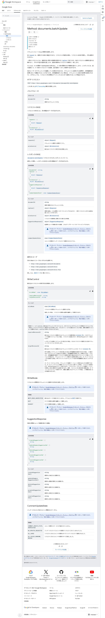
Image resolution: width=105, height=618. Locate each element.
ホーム (28, 2)
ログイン (100, 2)
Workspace (16, 2)
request (31, 55)
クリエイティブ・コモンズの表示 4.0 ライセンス (59, 556)
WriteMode (44, 292)
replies (64, 60)
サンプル (36, 10)
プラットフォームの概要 (30, 590)
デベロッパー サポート (30, 598)
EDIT (73, 398)
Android (44, 607)
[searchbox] (11, 16)
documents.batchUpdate (35, 158)
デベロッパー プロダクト (30, 593)
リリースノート (28, 596)
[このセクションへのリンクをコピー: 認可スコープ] (38, 257)
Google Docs (36, 2)
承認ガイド (37, 273)
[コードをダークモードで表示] (92, 118)
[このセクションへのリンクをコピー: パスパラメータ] (40, 91)
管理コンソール (54, 590)
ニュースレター (79, 593)
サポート (43, 10)
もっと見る (46, 2)
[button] (10, 23)
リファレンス (17, 10)
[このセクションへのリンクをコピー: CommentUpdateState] (49, 506)
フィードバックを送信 (86, 29)
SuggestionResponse (42, 188)
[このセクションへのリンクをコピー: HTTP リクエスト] (41, 80)
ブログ (77, 590)
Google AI (82, 607)
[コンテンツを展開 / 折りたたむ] (38, 37)
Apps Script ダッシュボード (57, 593)
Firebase (59, 607)
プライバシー (33, 614)
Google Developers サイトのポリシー (58, 558)
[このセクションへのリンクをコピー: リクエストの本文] (42, 107)
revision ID (79, 335)
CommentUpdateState (54, 193)
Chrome (52, 607)
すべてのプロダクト (93, 607)
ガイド (9, 10)
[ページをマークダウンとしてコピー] (34, 32)
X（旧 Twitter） (79, 596)
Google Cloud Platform (71, 607)
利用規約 (26, 601)
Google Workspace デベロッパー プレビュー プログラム (60, 387)
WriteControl (39, 129)
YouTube (77, 598)
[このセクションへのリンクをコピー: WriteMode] (39, 378)
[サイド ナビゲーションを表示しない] (19, 615)
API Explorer (53, 598)
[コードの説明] (90, 118)
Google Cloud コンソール (56, 596)
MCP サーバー (27, 10)
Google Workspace (37, 24)
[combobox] (75, 1)
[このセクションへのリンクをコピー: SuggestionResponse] (48, 419)
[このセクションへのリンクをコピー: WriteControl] (40, 279)
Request (39, 123)
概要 (3, 10)
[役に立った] (90, 24)
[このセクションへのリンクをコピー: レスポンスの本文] (42, 155)
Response (39, 175)
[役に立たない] (93, 24)
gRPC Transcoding (40, 86)
